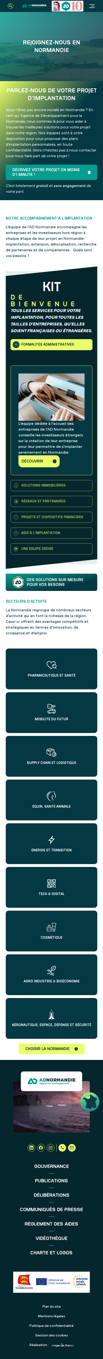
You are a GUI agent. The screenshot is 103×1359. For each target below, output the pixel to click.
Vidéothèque (52, 1238)
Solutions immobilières (43, 485)
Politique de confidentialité (51, 1326)
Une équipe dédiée (37, 549)
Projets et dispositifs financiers (52, 517)
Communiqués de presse (51, 1209)
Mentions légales (51, 1316)
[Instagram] (50, 1148)
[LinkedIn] (31, 1148)
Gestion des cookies (51, 1335)
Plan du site (51, 1306)
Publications (51, 1181)
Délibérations (51, 1195)
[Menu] (92, 6)
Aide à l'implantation (40, 533)
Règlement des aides (51, 1224)
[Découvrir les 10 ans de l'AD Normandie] (67, 6)
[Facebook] (41, 1148)
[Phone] (62, 1148)
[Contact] (72, 1148)
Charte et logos (51, 1253)
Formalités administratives (47, 344)
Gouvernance (51, 1166)
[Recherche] (10, 6)
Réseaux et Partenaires (43, 501)
